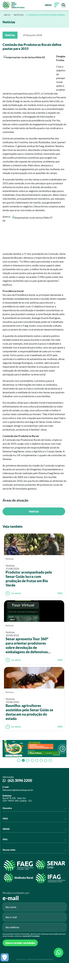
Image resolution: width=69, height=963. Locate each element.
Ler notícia (16, 593)
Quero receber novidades (20, 942)
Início (7, 15)
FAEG (60, 593)
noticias (19, 15)
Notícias (34, 511)
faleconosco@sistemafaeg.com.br (18, 790)
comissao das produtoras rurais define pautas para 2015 (46, 15)
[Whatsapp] (58, 952)
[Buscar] (63, 5)
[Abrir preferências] (5, 957)
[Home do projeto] (14, 5)
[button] (62, 749)
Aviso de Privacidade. (31, 936)
